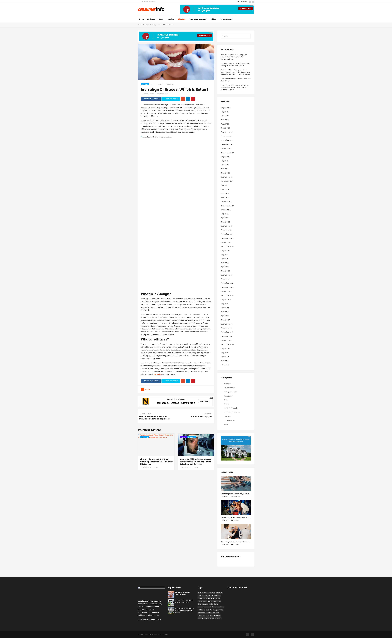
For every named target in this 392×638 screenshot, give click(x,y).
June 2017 (225, 365)
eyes (219, 601)
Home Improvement (198, 19)
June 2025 (225, 165)
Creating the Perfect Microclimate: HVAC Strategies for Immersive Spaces (235, 64)
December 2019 (227, 332)
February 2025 (226, 177)
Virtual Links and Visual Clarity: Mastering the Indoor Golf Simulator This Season (156, 461)
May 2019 (224, 361)
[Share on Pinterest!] (193, 99)
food (199, 604)
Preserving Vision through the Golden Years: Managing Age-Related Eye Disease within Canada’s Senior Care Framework (236, 72)
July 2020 (224, 304)
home (216, 604)
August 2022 (226, 210)
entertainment (202, 601)
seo (211, 615)
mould (221, 610)
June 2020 (225, 308)
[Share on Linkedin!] (188, 99)
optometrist (201, 612)
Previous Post (146, 414)
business (200, 595)
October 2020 (226, 291)
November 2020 (227, 287)
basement (212, 592)
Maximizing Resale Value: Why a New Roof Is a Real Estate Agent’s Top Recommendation (234, 57)
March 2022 (225, 222)
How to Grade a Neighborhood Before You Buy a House (236, 80)
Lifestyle (182, 19)
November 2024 (227, 181)
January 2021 (226, 279)
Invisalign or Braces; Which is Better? (182, 593)
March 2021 (225, 271)
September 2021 (227, 246)
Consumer (225, 496)
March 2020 (225, 320)
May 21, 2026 (185, 467)
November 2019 (227, 336)
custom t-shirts (216, 595)
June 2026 (225, 116)
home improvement (204, 607)
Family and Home (231, 392)
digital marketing (209, 598)
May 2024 (224, 193)
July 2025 (224, 161)
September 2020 (227, 295)
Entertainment (227, 19)
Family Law (228, 396)
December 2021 (227, 234)
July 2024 (224, 185)
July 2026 (224, 112)
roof (207, 615)
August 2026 (226, 108)
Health (171, 19)
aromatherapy (202, 592)
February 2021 (226, 275)
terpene (200, 618)
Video (213, 19)
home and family (231, 408)
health (211, 604)
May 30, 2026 (146, 467)
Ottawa (209, 612)
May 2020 (224, 312)
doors (218, 598)
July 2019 (224, 353)
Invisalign (158, 374)
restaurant (201, 615)
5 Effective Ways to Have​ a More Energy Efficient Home (184, 610)
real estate (216, 612)
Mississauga (213, 610)
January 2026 (226, 136)
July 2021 (224, 255)
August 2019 (226, 348)
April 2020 (225, 316)
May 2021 (224, 263)
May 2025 (224, 169)
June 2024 (225, 189)
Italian (222, 607)
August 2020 (226, 299)
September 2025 (227, 153)
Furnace (205, 604)
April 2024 (225, 197)
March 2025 (225, 173)
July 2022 (224, 214)
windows (218, 618)
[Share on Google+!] (183, 99)
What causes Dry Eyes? (202, 416)
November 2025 (227, 144)
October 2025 (226, 148)
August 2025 (226, 157)
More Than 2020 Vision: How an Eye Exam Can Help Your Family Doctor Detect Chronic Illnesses (195, 461)
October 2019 (226, 340)
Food (161, 19)
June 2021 (225, 259)
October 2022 (226, 201)
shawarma (217, 615)
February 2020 (226, 324)
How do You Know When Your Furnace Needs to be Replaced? (154, 417)
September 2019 (227, 344)
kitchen (200, 610)
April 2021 (225, 267)
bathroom (219, 592)
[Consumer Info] (151, 9)
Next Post (208, 414)
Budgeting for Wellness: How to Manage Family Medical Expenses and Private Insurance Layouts (235, 87)
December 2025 (227, 140)
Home (141, 19)
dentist (147, 389)
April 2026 (225, 124)
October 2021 (226, 242)
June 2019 (225, 357)
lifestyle (206, 610)
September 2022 (227, 206)
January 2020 (226, 328)
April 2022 (225, 218)
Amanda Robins (148, 94)
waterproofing (209, 618)
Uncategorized (229, 420)
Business (151, 19)
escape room (212, 601)
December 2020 (227, 283)
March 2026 (225, 128)
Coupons (207, 595)
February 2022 (226, 226)
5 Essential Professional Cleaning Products (184, 601)
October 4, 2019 (162, 94)
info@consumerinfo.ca (148, 1)
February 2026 (226, 132)
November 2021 (227, 238)
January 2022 (226, 230)
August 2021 (226, 250)
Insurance (215, 607)
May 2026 (224, 120)
